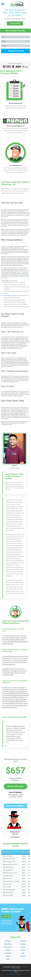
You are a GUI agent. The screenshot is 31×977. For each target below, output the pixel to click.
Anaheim (8, 956)
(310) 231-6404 (15, 23)
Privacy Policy (24, 966)
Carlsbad (8, 950)
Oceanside (23, 944)
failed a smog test (22, 272)
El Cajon (23, 947)
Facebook (13, 974)
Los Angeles (8, 953)
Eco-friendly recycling (10, 295)
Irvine (23, 953)
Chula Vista (23, 941)
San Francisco (8, 947)
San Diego (8, 941)
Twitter (19, 974)
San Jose (23, 956)
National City (8, 944)
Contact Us (17, 968)
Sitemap (13, 968)
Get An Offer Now (15, 786)
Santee (23, 950)
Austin (8, 959)
